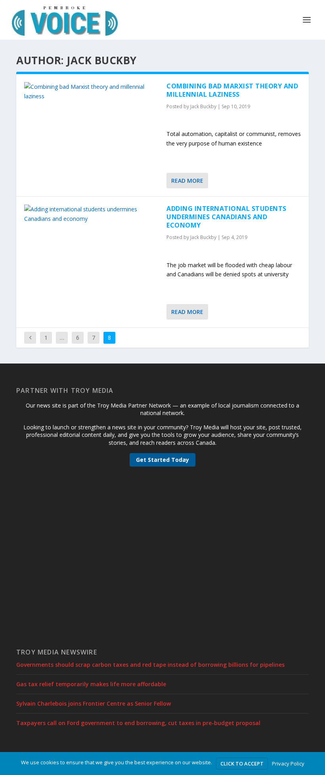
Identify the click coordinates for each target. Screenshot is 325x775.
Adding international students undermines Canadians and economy (226, 217)
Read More (187, 180)
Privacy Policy (288, 763)
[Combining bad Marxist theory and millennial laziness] (91, 91)
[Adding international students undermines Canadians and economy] (91, 214)
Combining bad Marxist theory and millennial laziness (232, 90)
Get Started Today (162, 459)
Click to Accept (242, 763)
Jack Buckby (203, 106)
